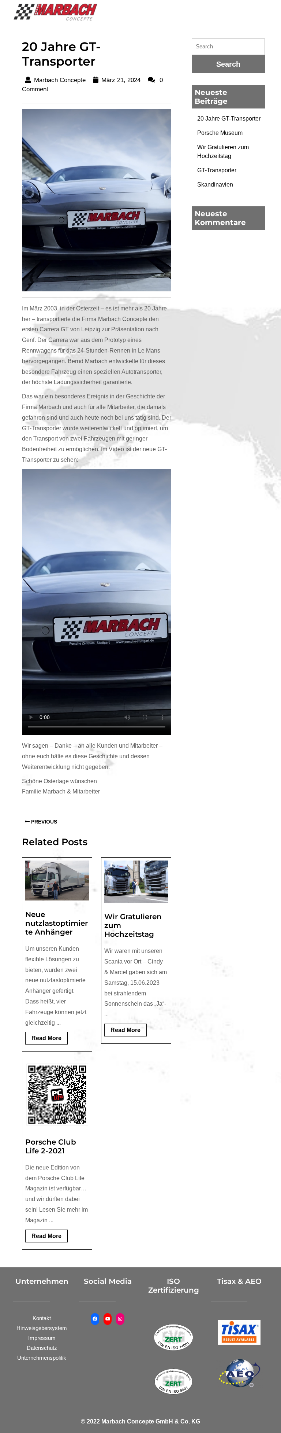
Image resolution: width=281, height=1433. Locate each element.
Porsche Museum (220, 133)
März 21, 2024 (120, 80)
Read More (49, 1040)
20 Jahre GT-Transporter (229, 118)
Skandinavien (215, 184)
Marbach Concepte (60, 80)
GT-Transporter (216, 170)
